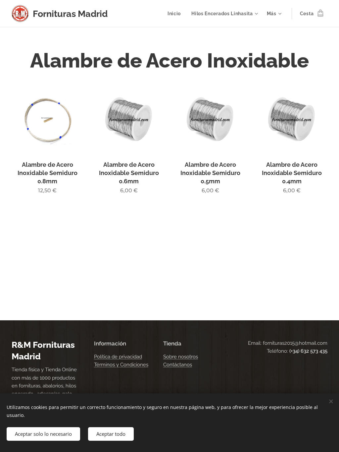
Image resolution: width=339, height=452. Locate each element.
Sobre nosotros (180, 357)
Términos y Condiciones (121, 365)
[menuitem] (176, 13)
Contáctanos (177, 365)
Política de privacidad (118, 357)
